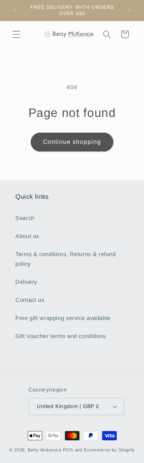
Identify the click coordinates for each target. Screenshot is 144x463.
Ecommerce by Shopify (109, 450)
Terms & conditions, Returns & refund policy (65, 259)
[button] (16, 34)
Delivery (26, 282)
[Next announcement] (129, 10)
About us (27, 236)
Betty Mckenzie (44, 450)
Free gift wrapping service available (63, 318)
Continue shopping (72, 141)
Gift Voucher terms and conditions (60, 336)
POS (68, 450)
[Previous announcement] (14, 10)
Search (25, 218)
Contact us (29, 300)
